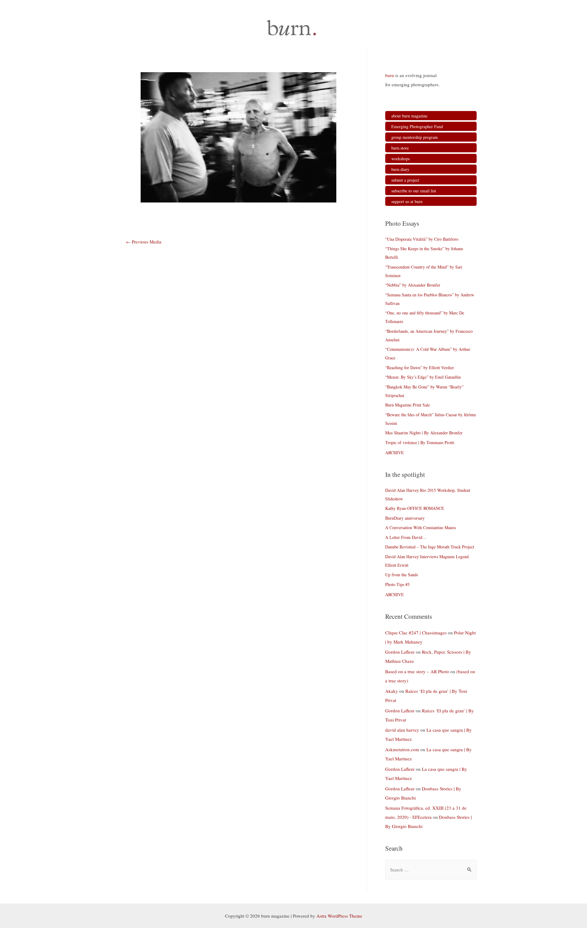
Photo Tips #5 (397, 584)
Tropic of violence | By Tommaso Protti (419, 442)
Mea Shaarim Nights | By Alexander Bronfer (424, 433)
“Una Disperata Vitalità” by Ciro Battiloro (421, 239)
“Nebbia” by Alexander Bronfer (412, 285)
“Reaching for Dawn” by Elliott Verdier (419, 367)
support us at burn (407, 201)
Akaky (391, 691)
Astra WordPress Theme (339, 916)
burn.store (400, 148)
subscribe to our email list (413, 191)
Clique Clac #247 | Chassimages (416, 632)
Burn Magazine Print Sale (407, 405)
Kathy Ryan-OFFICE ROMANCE (414, 508)
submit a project (405, 180)
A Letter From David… (405, 537)
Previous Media (143, 242)
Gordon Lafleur (400, 652)
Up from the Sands (401, 574)
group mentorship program (414, 137)
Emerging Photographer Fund (417, 126)
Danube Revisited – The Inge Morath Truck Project (429, 547)
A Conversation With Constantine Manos (420, 527)
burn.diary (400, 169)
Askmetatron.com (402, 749)
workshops (400, 158)
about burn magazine (409, 116)
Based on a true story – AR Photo (417, 671)
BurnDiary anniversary (405, 518)
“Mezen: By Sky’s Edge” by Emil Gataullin (423, 377)
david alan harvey (402, 730)
